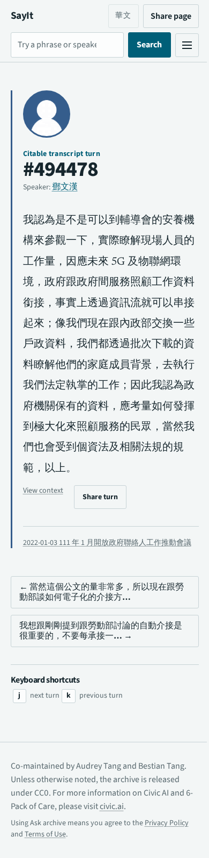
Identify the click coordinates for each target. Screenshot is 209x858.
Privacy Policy (167, 833)
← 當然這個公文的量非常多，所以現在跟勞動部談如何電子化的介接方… (97, 603)
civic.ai (119, 817)
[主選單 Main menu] (179, 45)
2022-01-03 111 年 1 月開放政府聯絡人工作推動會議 (103, 548)
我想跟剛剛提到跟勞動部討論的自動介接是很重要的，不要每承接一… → (96, 641)
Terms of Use (45, 845)
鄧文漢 (65, 187)
